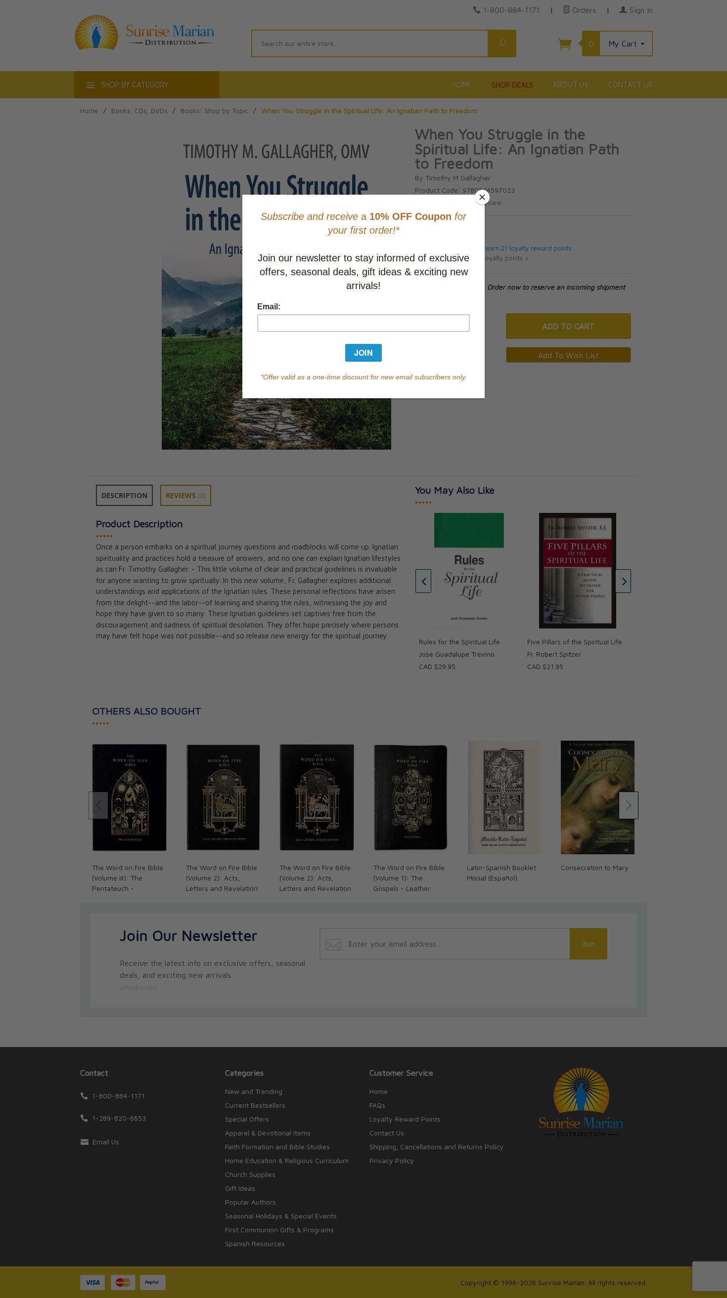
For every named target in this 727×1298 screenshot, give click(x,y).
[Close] (482, 197)
